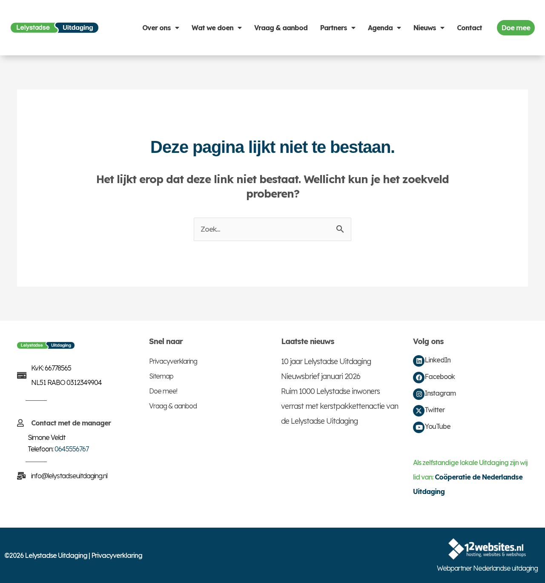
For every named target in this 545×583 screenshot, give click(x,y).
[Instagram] (419, 394)
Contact (469, 27)
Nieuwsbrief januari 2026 (320, 376)
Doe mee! (163, 391)
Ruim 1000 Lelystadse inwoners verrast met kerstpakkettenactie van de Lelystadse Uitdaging (339, 406)
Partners (333, 27)
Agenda (380, 27)
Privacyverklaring (173, 361)
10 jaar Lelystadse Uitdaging (326, 361)
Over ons (156, 27)
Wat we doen (212, 27)
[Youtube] (419, 427)
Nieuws (424, 27)
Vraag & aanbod (280, 27)
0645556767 (71, 449)
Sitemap (161, 376)
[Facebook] (419, 377)
